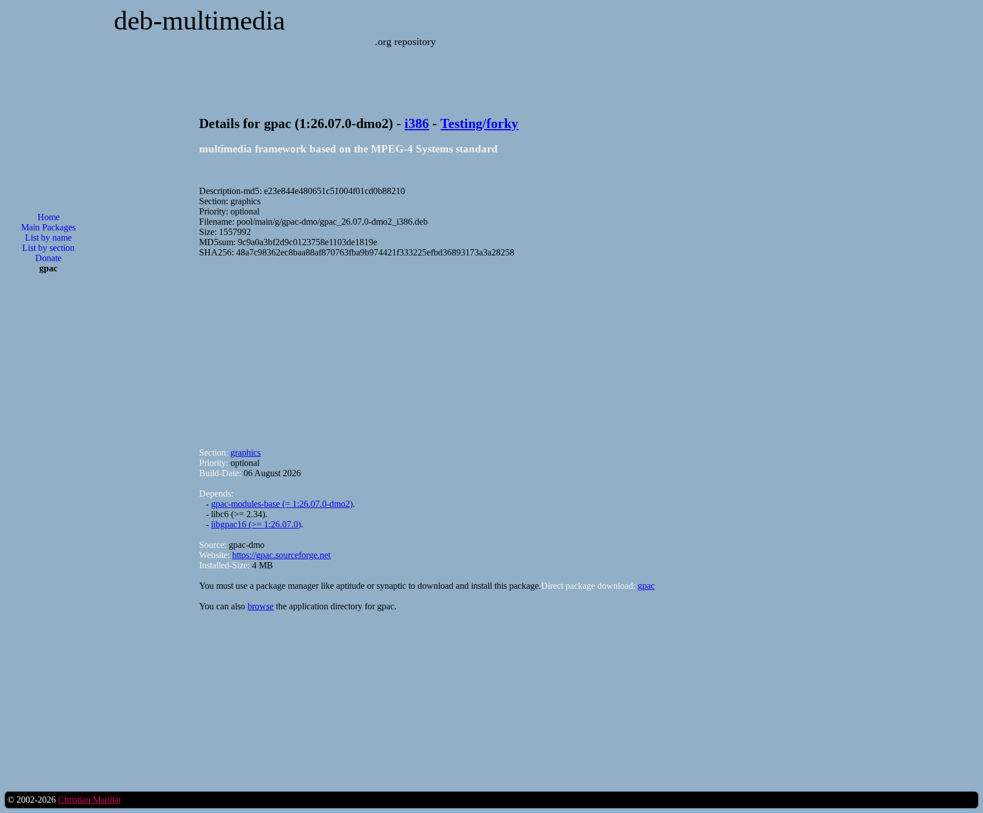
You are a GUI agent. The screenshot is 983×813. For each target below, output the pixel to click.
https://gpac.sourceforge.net (281, 555)
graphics (245, 452)
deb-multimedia (199, 20)
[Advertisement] (48, 464)
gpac (646, 586)
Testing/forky (479, 123)
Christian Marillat (89, 799)
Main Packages (48, 227)
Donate (48, 258)
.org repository (405, 41)
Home (49, 217)
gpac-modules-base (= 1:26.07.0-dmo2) (282, 504)
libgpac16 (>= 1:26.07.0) (256, 524)
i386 (416, 123)
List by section (48, 248)
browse (260, 606)
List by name (48, 237)
